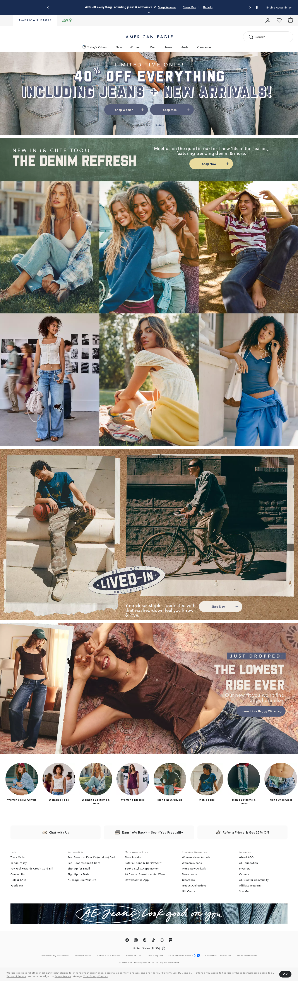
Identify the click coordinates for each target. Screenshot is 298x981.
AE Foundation (248, 863)
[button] (148, 12)
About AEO (246, 857)
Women (135, 47)
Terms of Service (16, 976)
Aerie (184, 47)
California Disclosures (218, 955)
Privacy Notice (63, 976)
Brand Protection (246, 955)
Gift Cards (188, 891)
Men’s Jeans (189, 874)
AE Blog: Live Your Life (82, 880)
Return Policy (18, 863)
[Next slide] (250, 7)
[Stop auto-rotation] (257, 7)
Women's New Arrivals (196, 857)
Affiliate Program (250, 885)
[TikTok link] (153, 940)
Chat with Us (59, 832)
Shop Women (158, 7)
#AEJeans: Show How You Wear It (146, 874)
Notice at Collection (108, 955)
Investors (244, 868)
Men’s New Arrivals (194, 868)
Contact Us (17, 874)
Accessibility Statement (55, 955)
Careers (244, 874)
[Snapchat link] (162, 940)
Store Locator (133, 857)
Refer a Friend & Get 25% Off (143, 863)
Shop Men (176, 7)
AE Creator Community (254, 880)
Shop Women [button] (124, 110)
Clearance (204, 47)
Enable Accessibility (278, 7)
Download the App (137, 880)
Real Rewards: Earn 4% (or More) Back (92, 857)
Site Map (244, 891)
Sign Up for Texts (78, 874)
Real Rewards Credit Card (84, 863)
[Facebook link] (127, 940)
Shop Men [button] (169, 110)
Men (153, 47)
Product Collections (194, 885)
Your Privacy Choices (95, 976)
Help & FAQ (18, 880)
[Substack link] (171, 940)
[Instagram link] (136, 940)
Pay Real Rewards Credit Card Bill (31, 868)
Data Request (155, 955)
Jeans (168, 47)
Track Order (17, 857)
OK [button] (285, 974)
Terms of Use (133, 955)
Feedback (16, 885)
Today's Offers (97, 47)
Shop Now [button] (209, 164)
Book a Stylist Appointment (142, 868)
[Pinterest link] (144, 940)
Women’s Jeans (192, 863)
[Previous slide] (48, 7)
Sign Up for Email (79, 868)
